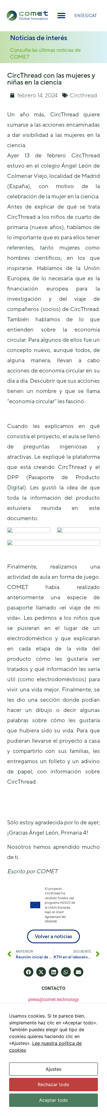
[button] (61, 15)
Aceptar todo (53, 1100)
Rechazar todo (53, 1084)
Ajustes (53, 1069)
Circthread (83, 95)
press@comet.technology (53, 999)
